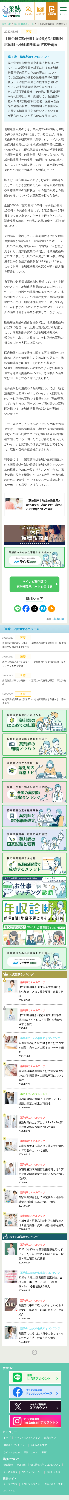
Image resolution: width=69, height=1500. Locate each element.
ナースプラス (10, 1484)
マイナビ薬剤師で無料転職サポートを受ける (34, 584)
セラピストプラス (31, 1484)
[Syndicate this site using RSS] (51, 611)
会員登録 (8, 1464)
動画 (44, 1452)
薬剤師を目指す (39, 1445)
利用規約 (21, 1464)
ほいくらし (9, 1491)
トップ (7, 1437)
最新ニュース (31, 1452)
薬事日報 (59, 618)
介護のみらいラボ (53, 1484)
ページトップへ (34, 1352)
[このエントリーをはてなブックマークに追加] (43, 611)
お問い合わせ (53, 1472)
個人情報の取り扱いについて (45, 1464)
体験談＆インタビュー (15, 1445)
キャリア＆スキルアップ (27, 1437)
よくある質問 (10, 1472)
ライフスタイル (12, 1452)
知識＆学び (50, 1437)
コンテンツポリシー (32, 1472)
